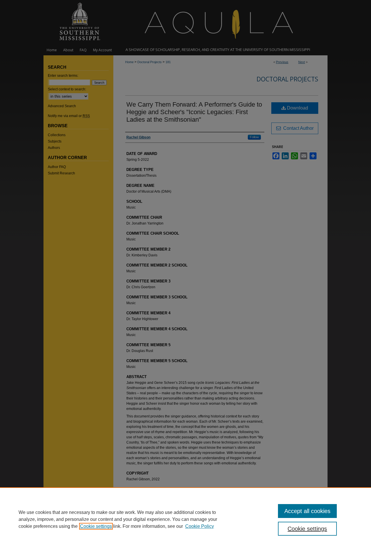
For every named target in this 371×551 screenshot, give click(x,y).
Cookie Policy (199, 526)
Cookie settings (96, 526)
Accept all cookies (307, 511)
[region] (185, 519)
